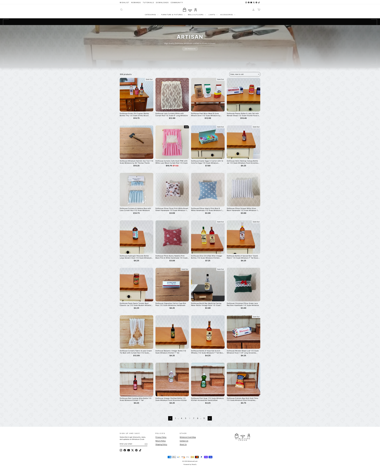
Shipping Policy (161, 444)
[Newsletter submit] (146, 444)
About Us (183, 444)
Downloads (162, 2)
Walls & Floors (196, 14)
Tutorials (148, 2)
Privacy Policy (160, 437)
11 (204, 418)
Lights (212, 14)
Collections (192, 31)
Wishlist (124, 2)
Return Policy (160, 441)
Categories (151, 14)
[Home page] (190, 9)
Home (184, 31)
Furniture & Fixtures (172, 14)
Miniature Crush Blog (188, 437)
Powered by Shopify (190, 464)
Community (177, 2)
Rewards (136, 2)
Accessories (227, 14)
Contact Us (184, 441)
